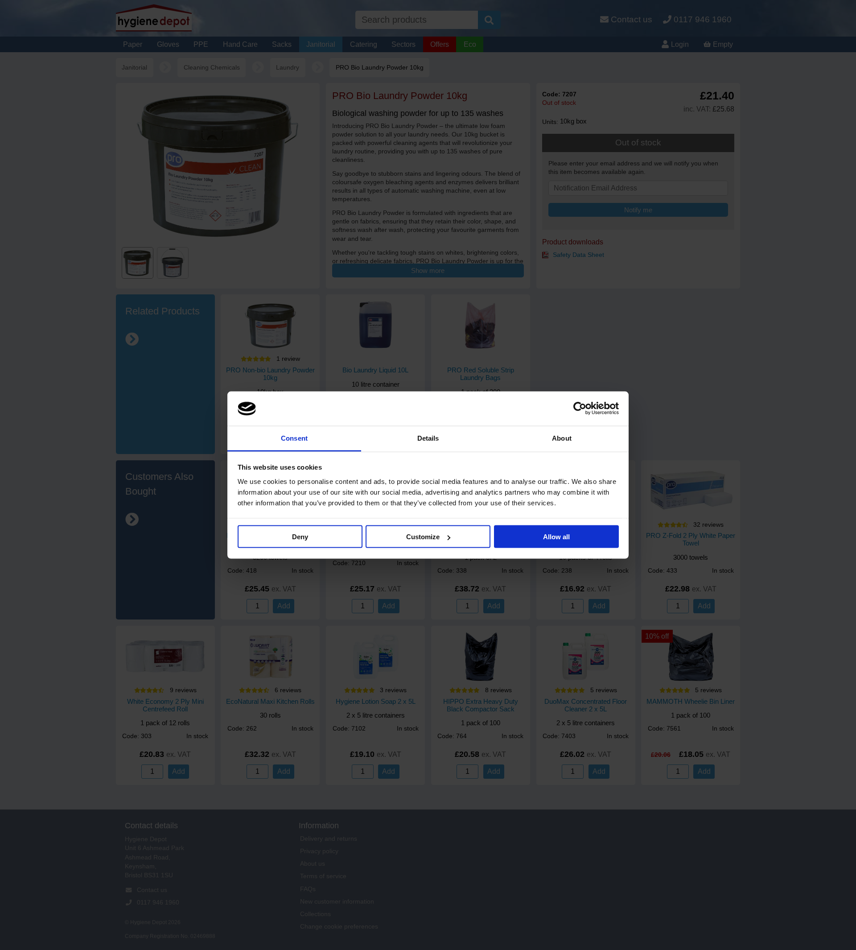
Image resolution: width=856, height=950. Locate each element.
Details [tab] (428, 438)
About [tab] (562, 438)
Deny (300, 537)
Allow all (556, 537)
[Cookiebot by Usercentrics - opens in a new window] (580, 408)
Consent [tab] (294, 438)
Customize (423, 537)
